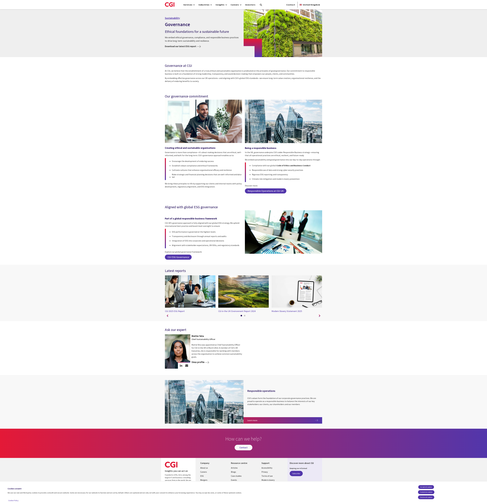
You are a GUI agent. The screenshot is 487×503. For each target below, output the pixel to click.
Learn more (262, 420)
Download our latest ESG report (180, 46)
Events (234, 480)
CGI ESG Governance (178, 257)
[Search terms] (261, 5)
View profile (198, 362)
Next (319, 316)
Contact (290, 4)
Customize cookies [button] (426, 492)
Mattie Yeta (198, 336)
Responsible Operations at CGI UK (266, 190)
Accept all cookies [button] (426, 487)
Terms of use (267, 476)
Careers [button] (235, 4)
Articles (234, 468)
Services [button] (187, 4)
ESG (202, 476)
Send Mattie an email (187, 365)
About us (204, 468)
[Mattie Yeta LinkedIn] (181, 365)
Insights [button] (220, 4)
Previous (167, 316)
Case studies (236, 476)
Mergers (203, 480)
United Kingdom (311, 4)
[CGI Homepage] (169, 4)
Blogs (233, 472)
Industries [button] (204, 4)
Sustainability (172, 17)
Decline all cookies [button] (426, 497)
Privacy (265, 472)
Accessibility (267, 468)
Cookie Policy (13, 500)
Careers (203, 472)
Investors (250, 4)
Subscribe (296, 473)
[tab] (242, 316)
